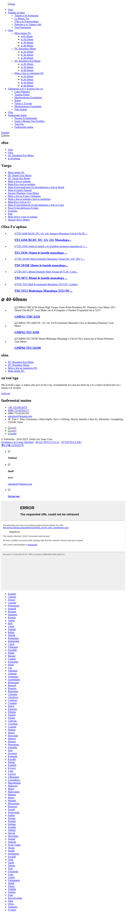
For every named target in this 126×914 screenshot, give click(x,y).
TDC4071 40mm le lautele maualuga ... (40, 278)
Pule (10, 213)
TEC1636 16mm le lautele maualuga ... (40, 252)
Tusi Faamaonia (22, 27)
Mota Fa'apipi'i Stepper (20, 190)
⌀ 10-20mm (27, 76)
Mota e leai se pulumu (19, 181)
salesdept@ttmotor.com (20, 416)
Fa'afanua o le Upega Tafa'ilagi (17, 442)
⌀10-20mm (27, 36)
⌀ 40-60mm (27, 45)
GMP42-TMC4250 (27, 316)
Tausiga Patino (22, 94)
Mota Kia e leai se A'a (19, 202)
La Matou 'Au (21, 18)
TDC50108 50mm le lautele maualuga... (41, 265)
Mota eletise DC (22, 33)
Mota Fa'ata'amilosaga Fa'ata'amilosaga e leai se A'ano (36, 205)
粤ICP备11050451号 (12, 445)
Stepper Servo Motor (19, 219)
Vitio (10, 112)
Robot (17, 100)
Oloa (10, 30)
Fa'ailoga (12, 210)
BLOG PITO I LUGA (47, 442)
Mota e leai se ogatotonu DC (29, 73)
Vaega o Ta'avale (23, 103)
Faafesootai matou (17, 115)
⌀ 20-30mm (27, 39)
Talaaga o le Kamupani (26, 15)
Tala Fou (19, 124)
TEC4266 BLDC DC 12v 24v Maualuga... (42, 240)
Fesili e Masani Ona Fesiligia (29, 121)
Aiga (10, 9)
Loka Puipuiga (22, 91)
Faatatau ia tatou (16, 12)
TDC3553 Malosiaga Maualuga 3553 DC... (43, 290)
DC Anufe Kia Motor (19, 178)
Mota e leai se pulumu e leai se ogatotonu (29, 199)
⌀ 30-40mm (27, 42)
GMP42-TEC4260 (26, 332)
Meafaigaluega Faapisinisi (27, 106)
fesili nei (5, 393)
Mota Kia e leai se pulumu (21, 184)
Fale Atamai (20, 109)
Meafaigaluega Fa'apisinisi (28, 97)
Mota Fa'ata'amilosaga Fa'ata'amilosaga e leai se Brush (36, 187)
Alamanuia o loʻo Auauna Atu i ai (25, 88)
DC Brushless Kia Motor (27, 61)
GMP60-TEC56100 (27, 348)
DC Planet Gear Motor (20, 175)
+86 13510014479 (17, 407)
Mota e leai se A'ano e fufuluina (24, 196)
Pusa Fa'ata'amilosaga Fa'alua (23, 208)
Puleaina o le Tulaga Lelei (27, 24)
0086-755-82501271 (18, 410)
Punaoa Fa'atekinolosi (25, 118)
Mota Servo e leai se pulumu (22, 216)
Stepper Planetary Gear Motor (23, 193)
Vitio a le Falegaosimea (26, 21)
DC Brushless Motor (25, 48)
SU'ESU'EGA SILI (71, 442)
